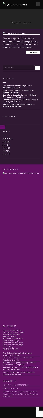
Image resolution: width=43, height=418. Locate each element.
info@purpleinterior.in (10, 388)
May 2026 (6, 148)
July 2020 (6, 151)
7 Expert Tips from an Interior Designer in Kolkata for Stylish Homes (19, 105)
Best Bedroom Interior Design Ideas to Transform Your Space (17, 87)
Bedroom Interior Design (12, 330)
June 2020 (6, 154)
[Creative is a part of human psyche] (14, 33)
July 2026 (6, 142)
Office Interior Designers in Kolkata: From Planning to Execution (18, 91)
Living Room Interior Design (13, 332)
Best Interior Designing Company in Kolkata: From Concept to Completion (19, 96)
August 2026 (7, 139)
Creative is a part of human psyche (18, 38)
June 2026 (6, 145)
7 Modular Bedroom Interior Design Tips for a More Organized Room (20, 101)
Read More (33, 52)
